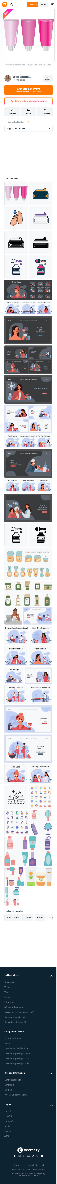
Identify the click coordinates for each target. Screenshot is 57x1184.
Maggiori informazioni (16, 128)
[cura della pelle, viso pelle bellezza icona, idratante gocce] (16, 1001)
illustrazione (13, 1157)
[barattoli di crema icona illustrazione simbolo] (16, 193)
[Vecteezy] (4, 4)
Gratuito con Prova (28, 90)
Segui (47, 80)
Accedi (43, 4)
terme (40, 1157)
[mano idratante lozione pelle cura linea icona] (16, 242)
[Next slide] (46, 1157)
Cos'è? (27, 122)
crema (28, 1157)
